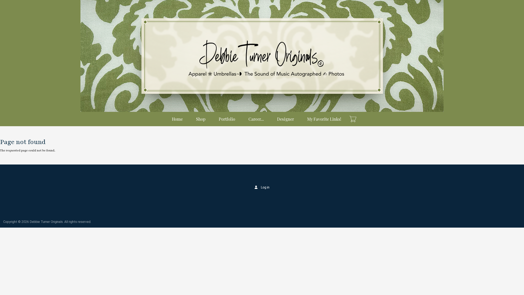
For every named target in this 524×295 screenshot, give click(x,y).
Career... (256, 119)
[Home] (262, 56)
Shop (201, 119)
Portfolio (227, 119)
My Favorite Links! (324, 119)
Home (177, 119)
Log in (265, 187)
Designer (285, 119)
